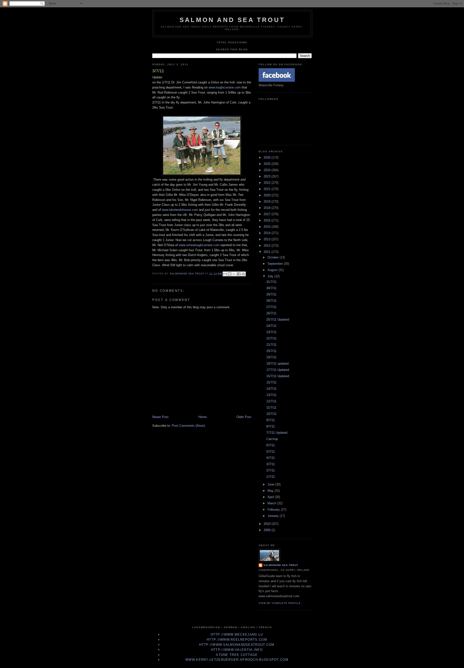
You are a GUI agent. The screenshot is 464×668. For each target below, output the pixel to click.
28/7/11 (271, 300)
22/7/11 (271, 338)
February (274, 509)
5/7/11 (270, 451)
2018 (267, 208)
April (271, 497)
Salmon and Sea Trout (232, 19)
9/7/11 (270, 420)
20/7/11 (271, 351)
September (276, 263)
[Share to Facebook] (238, 274)
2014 (267, 233)
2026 (267, 157)
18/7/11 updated (277, 363)
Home (202, 417)
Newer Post (160, 417)
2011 (267, 252)
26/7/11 (271, 313)
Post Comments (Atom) (188, 425)
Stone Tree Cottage (237, 655)
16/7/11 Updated (277, 376)
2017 (267, 214)
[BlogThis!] (229, 274)
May (271, 490)
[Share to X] (234, 274)
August (273, 270)
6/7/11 (270, 445)
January (274, 516)
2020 (267, 195)
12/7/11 (271, 401)
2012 (267, 245)
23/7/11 (271, 332)
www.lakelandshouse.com (180, 210)
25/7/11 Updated (277, 319)
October (274, 257)
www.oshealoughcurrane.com (199, 245)
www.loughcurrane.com (225, 87)
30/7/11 (271, 288)
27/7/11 (271, 307)
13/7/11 (271, 395)
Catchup (272, 439)
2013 (267, 239)
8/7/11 (270, 426)
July (271, 276)
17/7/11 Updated (277, 370)
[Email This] (225, 274)
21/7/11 (271, 344)
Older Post (243, 417)
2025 (267, 164)
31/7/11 (271, 282)
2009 (267, 530)
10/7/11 (271, 414)
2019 (267, 201)
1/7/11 (270, 476)
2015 (267, 226)
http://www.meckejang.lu (237, 634)
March (272, 503)
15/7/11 (271, 382)
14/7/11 (271, 388)
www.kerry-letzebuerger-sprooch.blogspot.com (236, 659)
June (271, 484)
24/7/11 (271, 326)
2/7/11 (270, 470)
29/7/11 (271, 294)
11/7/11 (271, 407)
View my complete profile (280, 603)
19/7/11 (271, 357)
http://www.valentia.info (237, 650)
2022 (267, 182)
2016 (267, 220)
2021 (267, 189)
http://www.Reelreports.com (237, 639)
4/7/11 (270, 458)
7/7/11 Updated (276, 432)
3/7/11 (270, 464)
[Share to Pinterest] (243, 274)
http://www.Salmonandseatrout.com (237, 644)
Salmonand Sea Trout (280, 565)
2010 (267, 524)
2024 (267, 170)
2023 (267, 176)
